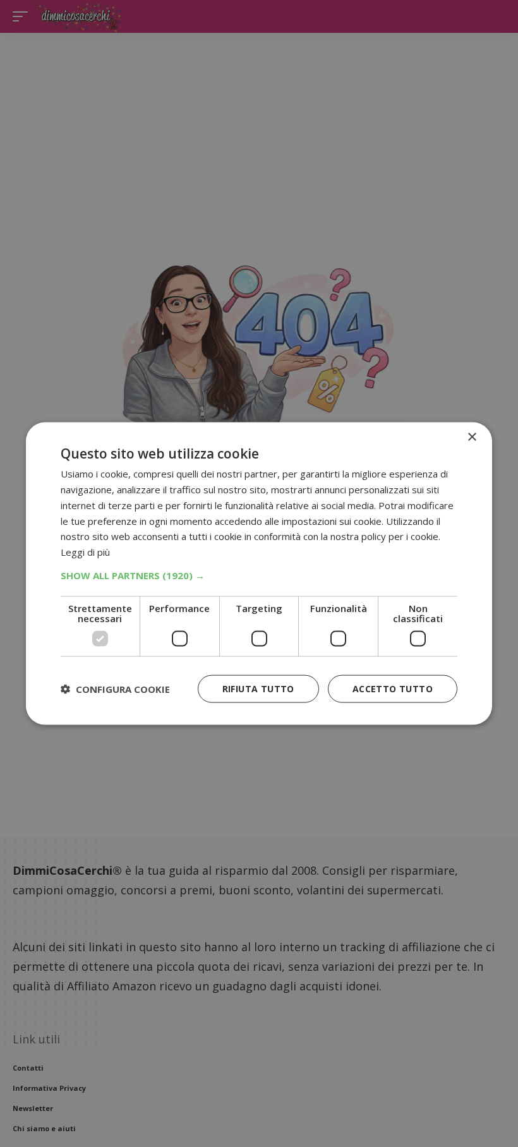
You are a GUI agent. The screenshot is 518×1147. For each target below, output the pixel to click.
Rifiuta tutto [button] (258, 688)
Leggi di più (85, 552)
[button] (259, 574)
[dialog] (259, 574)
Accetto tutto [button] (392, 688)
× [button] (471, 437)
